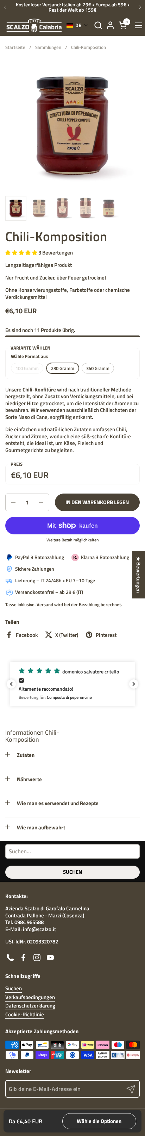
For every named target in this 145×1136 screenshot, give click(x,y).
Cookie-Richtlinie (24, 1014)
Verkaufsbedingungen (30, 997)
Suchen (72, 872)
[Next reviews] (133, 684)
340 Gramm (97, 368)
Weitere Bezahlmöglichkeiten (72, 540)
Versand (45, 604)
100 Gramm (27, 368)
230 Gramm (62, 368)
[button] (98, 25)
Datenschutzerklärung (30, 1006)
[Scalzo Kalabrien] (34, 25)
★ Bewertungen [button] (138, 575)
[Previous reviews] (11, 684)
